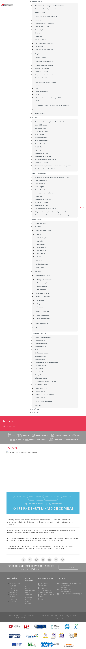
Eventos (13, 601)
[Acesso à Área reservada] (83, 208)
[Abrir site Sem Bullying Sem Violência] (73, 636)
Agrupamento (15, 584)
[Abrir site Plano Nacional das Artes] (67, 627)
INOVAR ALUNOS (42, 435)
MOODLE (26, 435)
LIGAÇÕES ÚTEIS (70, 616)
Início (5, 426)
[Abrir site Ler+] (27, 627)
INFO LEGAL (59, 616)
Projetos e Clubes (14, 596)
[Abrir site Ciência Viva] (55, 627)
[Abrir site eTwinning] (45, 636)
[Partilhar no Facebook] (23, 559)
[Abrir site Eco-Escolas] (76, 627)
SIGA (78, 435)
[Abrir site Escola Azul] (14, 636)
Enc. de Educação (14, 589)
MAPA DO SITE (59, 618)
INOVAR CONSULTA (62, 435)
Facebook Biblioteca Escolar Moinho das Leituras (45, 590)
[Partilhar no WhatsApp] (36, 559)
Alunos (13, 586)
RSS (42, 599)
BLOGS (18, 440)
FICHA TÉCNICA (47, 616)
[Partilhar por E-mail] (56, 559)
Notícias (13, 599)
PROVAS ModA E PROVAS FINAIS (66, 440)
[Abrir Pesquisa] (80, 208)
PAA (13, 435)
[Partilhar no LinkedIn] (49, 559)
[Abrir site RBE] (13, 627)
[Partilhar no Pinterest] (43, 559)
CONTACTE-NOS (67, 567)
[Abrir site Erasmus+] (32, 636)
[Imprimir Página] (62, 559)
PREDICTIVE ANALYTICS (37, 440)
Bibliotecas (14, 592)
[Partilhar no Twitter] (30, 559)
